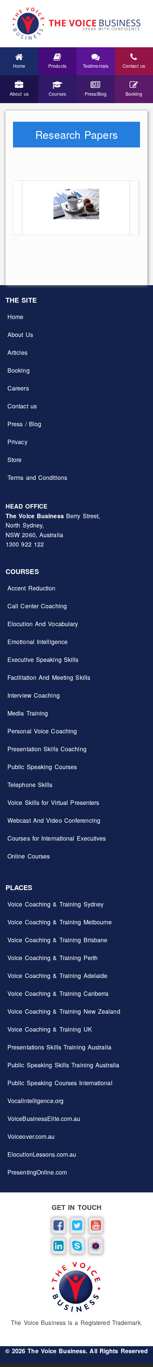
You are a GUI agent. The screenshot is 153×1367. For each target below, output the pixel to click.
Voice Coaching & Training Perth (52, 957)
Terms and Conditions (37, 477)
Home (15, 316)
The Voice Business (56, 1351)
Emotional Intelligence (37, 641)
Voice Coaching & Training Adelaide (57, 975)
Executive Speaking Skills (43, 659)
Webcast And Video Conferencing (53, 820)
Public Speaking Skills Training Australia (63, 1065)
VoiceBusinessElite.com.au (44, 1118)
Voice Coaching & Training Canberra (57, 993)
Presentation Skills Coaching (47, 749)
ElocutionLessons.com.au (41, 1154)
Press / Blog (24, 424)
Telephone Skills (30, 784)
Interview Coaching (33, 695)
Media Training (27, 713)
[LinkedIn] (58, 1245)
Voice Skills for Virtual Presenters (53, 802)
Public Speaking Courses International (60, 1082)
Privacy (17, 441)
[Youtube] (95, 1224)
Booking (18, 370)
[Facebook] (58, 1224)
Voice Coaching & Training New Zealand (63, 1011)
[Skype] (76, 1245)
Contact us (22, 406)
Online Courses (28, 856)
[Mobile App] (95, 1245)
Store (14, 459)
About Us (20, 334)
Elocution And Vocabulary (42, 623)
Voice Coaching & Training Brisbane (57, 940)
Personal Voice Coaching (42, 731)
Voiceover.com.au (31, 1136)
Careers (18, 388)
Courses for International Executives (56, 838)
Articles (17, 352)
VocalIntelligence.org (35, 1100)
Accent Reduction (31, 588)
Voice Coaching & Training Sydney (55, 904)
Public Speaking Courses (42, 766)
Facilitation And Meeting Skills (48, 677)
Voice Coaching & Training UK (49, 1029)
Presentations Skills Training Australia (59, 1047)
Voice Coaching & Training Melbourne (59, 922)
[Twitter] (76, 1224)
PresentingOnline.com (37, 1172)
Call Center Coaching (37, 606)
